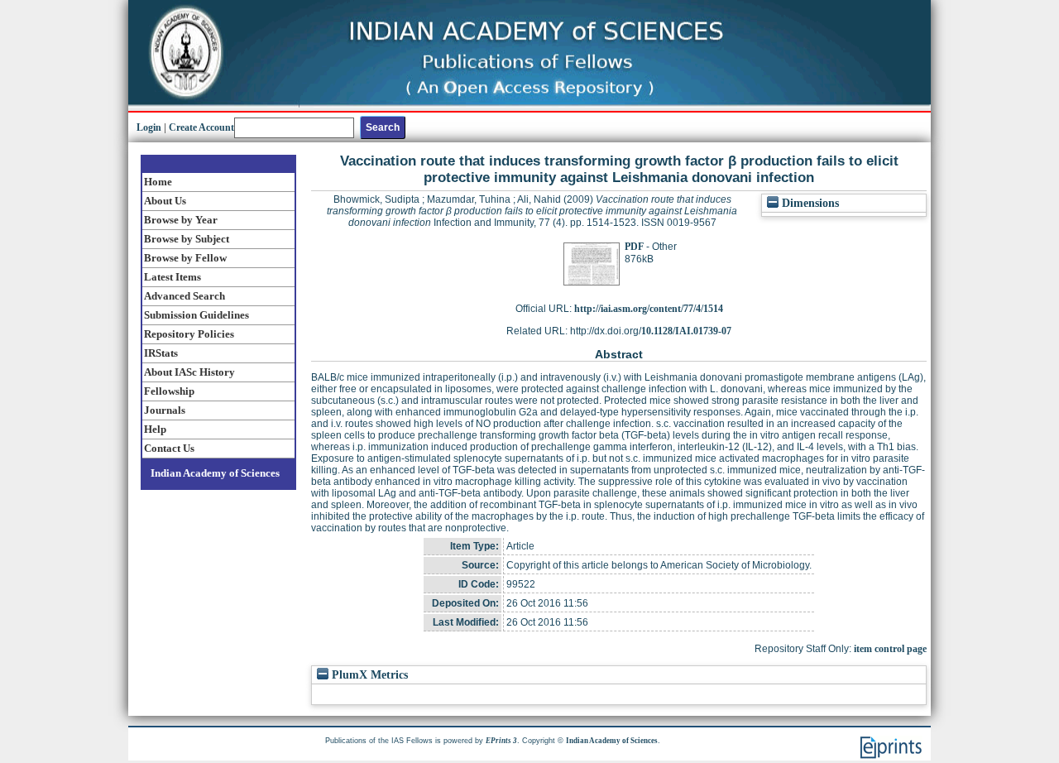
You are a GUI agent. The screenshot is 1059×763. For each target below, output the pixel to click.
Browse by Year (181, 220)
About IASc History (189, 372)
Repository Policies (189, 334)
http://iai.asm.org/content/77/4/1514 (648, 308)
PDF (634, 246)
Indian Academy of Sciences (215, 473)
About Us (165, 200)
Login (149, 127)
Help (155, 429)
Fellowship (169, 391)
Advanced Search (184, 296)
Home (158, 181)
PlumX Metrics (368, 675)
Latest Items (172, 277)
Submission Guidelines (196, 315)
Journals (164, 410)
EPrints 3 (501, 741)
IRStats (161, 353)
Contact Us (169, 448)
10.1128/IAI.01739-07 (686, 331)
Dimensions (809, 203)
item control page (890, 649)
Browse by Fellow (185, 258)
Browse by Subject (186, 239)
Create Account (201, 127)
